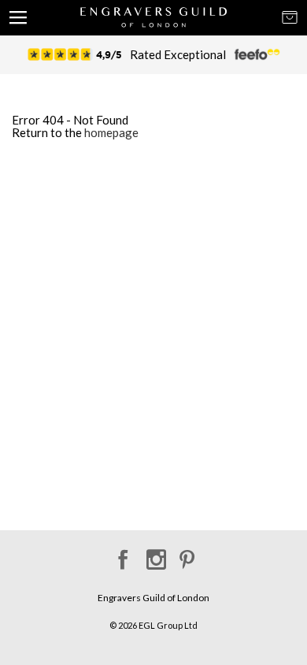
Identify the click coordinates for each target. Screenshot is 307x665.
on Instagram (153, 554)
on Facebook (120, 554)
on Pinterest (186, 554)
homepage (111, 132)
